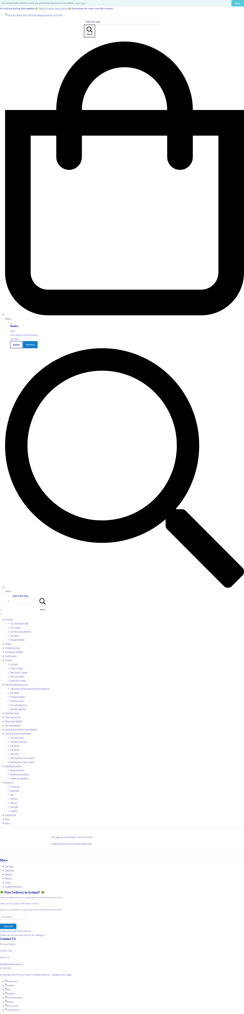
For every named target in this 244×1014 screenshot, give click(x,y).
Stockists (14, 807)
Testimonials (10, 815)
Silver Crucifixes (17, 676)
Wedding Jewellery (13, 766)
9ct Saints (14, 635)
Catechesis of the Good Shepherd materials (29, 688)
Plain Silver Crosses (18, 672)
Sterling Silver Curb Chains (22, 758)
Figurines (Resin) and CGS (16, 684)
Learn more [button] (80, 3)
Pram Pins (14, 754)
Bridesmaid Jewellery (19, 774)
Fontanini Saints (17, 701)
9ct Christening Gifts (19, 623)
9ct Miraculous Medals (20, 631)
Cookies (13, 811)
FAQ (12, 794)
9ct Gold (9, 619)
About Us (9, 782)
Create (68, 974)
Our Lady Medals (12, 725)
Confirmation (11, 656)
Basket (16, 344)
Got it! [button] (237, 3)
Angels (8, 643)
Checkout (30, 344)
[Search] (42, 601)
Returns (13, 802)
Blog (7, 819)
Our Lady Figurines (18, 705)
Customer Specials (18, 741)
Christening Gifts (12, 648)
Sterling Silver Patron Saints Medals (21, 729)
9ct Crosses (15, 627)
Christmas (14, 692)
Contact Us (15, 786)
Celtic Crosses (16, 668)
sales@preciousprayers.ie (11, 964)
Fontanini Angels (17, 696)
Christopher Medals (14, 652)
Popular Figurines (18, 709)
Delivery (13, 798)
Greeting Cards (12, 713)
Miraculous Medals (13, 721)
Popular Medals (17, 639)
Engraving (14, 745)
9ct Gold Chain (17, 737)
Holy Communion (13, 717)
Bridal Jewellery (17, 770)
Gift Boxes (14, 749)
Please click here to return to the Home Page (71, 843)
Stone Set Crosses (18, 680)
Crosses (8, 660)
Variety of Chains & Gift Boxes (18, 733)
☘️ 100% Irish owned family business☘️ (53, 8)
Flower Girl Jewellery (19, 778)
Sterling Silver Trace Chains (22, 762)
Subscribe (8, 926)
